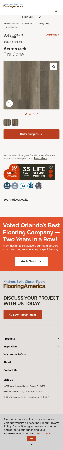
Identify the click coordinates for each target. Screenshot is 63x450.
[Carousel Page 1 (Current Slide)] (26, 114)
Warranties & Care (15, 354)
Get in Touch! (29, 261)
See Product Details (16, 199)
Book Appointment (24, 314)
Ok (31, 439)
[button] (30, 17)
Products (28, 23)
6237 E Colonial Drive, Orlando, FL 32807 (23, 391)
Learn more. (43, 433)
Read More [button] (40, 158)
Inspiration (10, 346)
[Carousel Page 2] (30, 114)
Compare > (52, 35)
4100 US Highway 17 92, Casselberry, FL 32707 (26, 397)
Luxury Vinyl (44, 23)
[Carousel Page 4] (37, 114)
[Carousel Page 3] (34, 114)
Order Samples (29, 134)
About (7, 362)
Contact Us (10, 370)
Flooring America (11, 23)
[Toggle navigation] (56, 11)
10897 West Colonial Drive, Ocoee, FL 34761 (24, 386)
